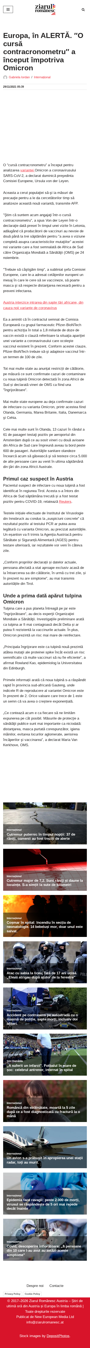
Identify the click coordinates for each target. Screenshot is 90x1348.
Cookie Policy (32, 1293)
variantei (27, 170)
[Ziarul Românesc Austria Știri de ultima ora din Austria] (45, 9)
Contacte (56, 1286)
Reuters (65, 502)
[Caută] (83, 9)
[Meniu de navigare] (8, 9)
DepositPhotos (58, 1336)
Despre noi (35, 1286)
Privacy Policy (12, 1293)
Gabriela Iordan (19, 77)
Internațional (42, 77)
